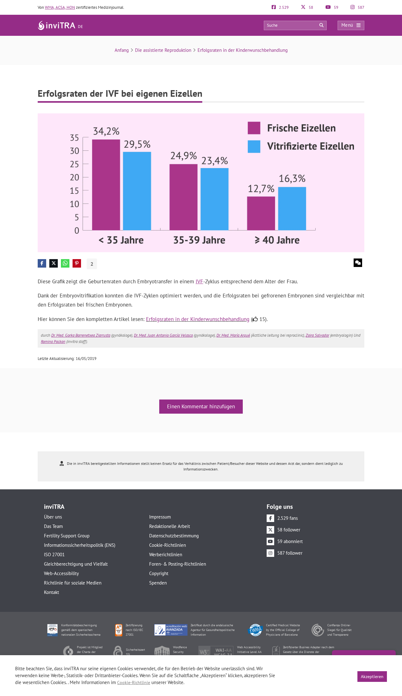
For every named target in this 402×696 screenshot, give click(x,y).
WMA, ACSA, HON (60, 7)
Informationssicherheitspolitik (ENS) (79, 545)
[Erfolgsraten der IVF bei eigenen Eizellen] (201, 182)
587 (360, 7)
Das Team (53, 526)
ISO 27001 (54, 554)
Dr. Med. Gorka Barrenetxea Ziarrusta (80, 335)
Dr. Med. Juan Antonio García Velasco (163, 335)
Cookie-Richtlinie (133, 682)
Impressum (160, 516)
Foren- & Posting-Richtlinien (177, 564)
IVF (199, 281)
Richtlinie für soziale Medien (72, 582)
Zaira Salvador (317, 335)
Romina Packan (53, 341)
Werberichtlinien (165, 554)
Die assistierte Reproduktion (163, 50)
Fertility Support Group (67, 535)
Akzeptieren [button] (372, 676)
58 (310, 7)
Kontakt (51, 592)
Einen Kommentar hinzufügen (201, 406)
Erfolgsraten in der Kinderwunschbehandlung (243, 50)
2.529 (283, 7)
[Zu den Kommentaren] (358, 262)
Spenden (158, 582)
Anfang (122, 50)
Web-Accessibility (61, 573)
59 (335, 7)
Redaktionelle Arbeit (169, 526)
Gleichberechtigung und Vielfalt (76, 564)
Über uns (53, 516)
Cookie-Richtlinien (167, 545)
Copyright (158, 573)
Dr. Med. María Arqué (233, 335)
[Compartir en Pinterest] (77, 263)
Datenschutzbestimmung (174, 535)
